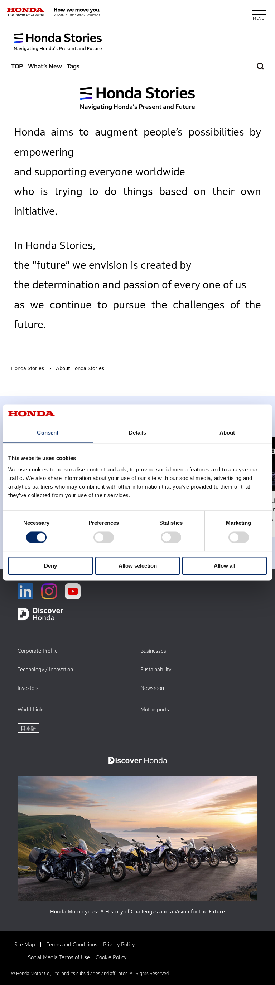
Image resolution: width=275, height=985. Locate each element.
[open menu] (259, 12)
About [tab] (227, 433)
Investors (28, 688)
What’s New (45, 66)
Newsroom (153, 688)
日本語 (28, 728)
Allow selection (138, 566)
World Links (31, 709)
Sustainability (155, 669)
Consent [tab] (47, 433)
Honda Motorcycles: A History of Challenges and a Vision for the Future (137, 911)
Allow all (224, 566)
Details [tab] (137, 433)
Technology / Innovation (45, 669)
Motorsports (154, 709)
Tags (73, 66)
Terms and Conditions (72, 944)
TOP (17, 66)
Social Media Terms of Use (59, 957)
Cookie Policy (111, 957)
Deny (50, 566)
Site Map (24, 944)
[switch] (103, 537)
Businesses (153, 651)
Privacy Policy (119, 944)
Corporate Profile (38, 651)
